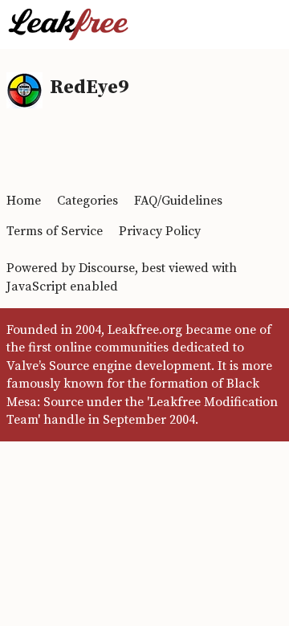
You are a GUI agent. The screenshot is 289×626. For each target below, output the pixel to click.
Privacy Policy (160, 231)
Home (23, 201)
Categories (87, 201)
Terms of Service (54, 231)
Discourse (107, 268)
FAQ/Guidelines (178, 201)
